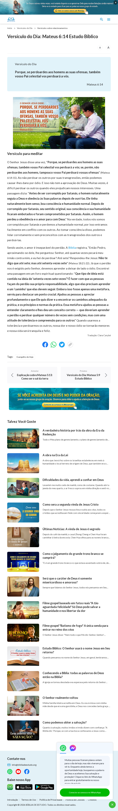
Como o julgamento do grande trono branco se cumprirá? (73, 555)
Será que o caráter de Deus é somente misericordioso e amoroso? (67, 580)
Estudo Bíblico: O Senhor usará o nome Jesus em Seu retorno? (76, 650)
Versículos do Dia (24, 28)
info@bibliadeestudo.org (24, 764)
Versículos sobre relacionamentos (52, 28)
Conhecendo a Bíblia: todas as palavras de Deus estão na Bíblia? (73, 675)
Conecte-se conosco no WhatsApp (85, 792)
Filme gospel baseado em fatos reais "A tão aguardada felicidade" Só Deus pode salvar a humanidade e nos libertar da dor (71, 607)
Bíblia (72, 247)
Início (9, 28)
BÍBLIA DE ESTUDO (36, 804)
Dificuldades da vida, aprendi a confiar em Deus (73, 479)
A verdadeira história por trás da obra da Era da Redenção (73, 432)
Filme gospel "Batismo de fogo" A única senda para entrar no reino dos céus (75, 627)
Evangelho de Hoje (25, 357)
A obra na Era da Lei (55, 455)
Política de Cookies (75, 799)
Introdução (12, 799)
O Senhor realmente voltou (60, 697)
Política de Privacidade (50, 799)
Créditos (92, 799)
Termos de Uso (28, 799)
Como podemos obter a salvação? (65, 722)
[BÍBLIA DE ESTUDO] (20, 19)
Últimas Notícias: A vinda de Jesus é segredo (71, 529)
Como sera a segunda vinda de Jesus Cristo (71, 504)
